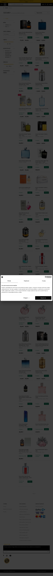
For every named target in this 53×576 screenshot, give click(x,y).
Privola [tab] (9, 280)
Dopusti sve (43, 297)
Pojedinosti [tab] (26, 280)
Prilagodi (26, 297)
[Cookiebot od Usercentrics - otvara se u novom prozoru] (46, 277)
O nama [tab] (44, 280)
